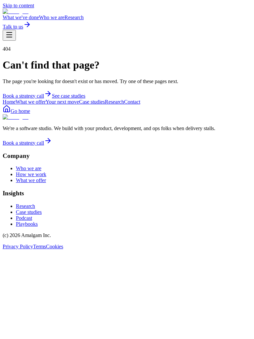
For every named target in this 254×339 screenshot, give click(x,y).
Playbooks (27, 224)
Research (74, 17)
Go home (20, 111)
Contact (132, 102)
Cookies (54, 246)
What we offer (31, 102)
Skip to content (18, 5)
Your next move (62, 102)
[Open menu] (9, 35)
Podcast (24, 218)
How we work (31, 174)
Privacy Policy (18, 246)
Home (9, 102)
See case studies (68, 96)
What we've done (21, 17)
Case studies (92, 102)
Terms (39, 246)
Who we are (51, 17)
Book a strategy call (23, 96)
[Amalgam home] (15, 11)
